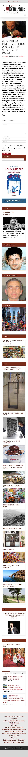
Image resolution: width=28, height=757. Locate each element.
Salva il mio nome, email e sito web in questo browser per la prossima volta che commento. (14, 148)
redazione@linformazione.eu (14, 1)
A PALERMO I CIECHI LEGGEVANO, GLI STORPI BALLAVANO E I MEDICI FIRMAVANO (13, 687)
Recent (14, 673)
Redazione (5, 56)
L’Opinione (5, 336)
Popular (6, 673)
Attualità (21, 56)
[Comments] (22, 672)
